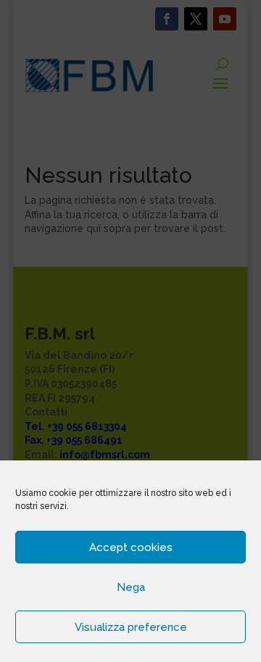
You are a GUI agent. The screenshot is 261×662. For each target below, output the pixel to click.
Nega (131, 587)
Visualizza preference (131, 627)
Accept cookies (131, 547)
